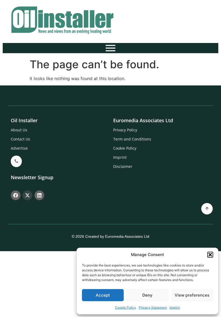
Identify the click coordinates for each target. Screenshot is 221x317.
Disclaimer (122, 166)
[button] (210, 254)
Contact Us (20, 139)
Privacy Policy (125, 129)
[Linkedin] (39, 195)
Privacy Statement (153, 307)
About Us (19, 129)
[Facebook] (15, 195)
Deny (147, 295)
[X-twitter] (27, 195)
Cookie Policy (125, 307)
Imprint (175, 307)
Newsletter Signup (32, 177)
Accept (103, 295)
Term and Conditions (132, 139)
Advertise (19, 148)
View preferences (192, 295)
